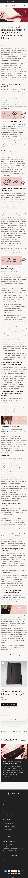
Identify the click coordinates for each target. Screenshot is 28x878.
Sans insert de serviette (9, 704)
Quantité (3, 711)
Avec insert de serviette (9, 707)
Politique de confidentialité (10, 826)
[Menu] (2, 5)
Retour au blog (15, 655)
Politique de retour (7, 829)
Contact (5, 810)
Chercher (5, 804)
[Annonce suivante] (25, 1)
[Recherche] (21, 5)
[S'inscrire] (23, 859)
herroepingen (6, 836)
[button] (14, 723)
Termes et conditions (8, 823)
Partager (5, 45)
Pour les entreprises (8, 814)
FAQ (4, 807)
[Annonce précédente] (2, 1)
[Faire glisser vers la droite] (17, 784)
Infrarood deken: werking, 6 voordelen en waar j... (12, 763)
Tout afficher (23, 740)
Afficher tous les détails (19, 731)
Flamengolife (8, 875)
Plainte (4, 833)
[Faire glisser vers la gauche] (10, 784)
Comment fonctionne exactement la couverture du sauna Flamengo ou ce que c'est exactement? (13, 647)
